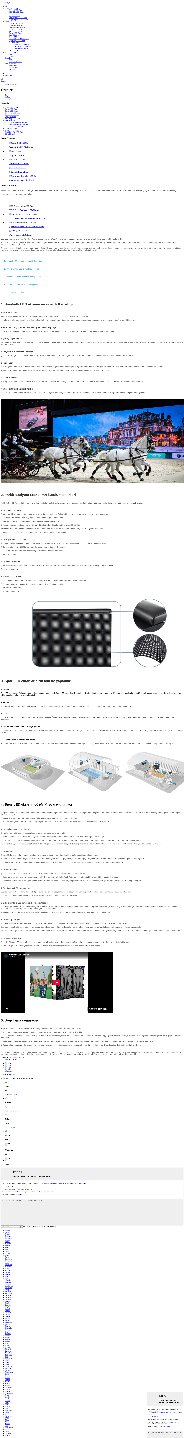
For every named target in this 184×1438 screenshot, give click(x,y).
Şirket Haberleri (14, 60)
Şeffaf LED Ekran (15, 31)
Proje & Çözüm (10, 52)
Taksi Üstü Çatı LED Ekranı (19, 39)
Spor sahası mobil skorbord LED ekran (26, 226)
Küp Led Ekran (14, 16)
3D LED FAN (14, 50)
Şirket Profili (13, 66)
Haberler (8, 58)
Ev (6, 6)
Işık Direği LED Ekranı (17, 41)
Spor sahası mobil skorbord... (22, 180)
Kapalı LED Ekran (15, 25)
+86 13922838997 (11, 1095)
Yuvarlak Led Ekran (16, 14)
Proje (11, 54)
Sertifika (12, 69)
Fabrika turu (13, 67)
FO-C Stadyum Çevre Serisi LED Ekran (27, 218)
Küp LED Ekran (16, 155)
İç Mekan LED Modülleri (22, 44)
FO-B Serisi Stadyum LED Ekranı (24, 210)
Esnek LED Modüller (21, 48)
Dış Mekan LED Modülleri (23, 46)
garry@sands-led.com (12, 1111)
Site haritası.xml (10, 1074)
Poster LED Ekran (15, 33)
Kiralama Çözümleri (16, 29)
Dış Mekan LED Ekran (17, 27)
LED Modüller (14, 43)
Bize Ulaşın (9, 75)
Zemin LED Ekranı (15, 37)
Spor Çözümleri (14, 35)
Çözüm (11, 56)
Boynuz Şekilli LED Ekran (18, 20)
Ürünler (7, 21)
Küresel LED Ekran (16, 10)
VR (10, 71)
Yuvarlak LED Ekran (19, 164)
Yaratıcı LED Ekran (12, 8)
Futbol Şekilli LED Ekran (18, 18)
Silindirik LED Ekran (16, 12)
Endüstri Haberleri (15, 62)
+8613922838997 (11, 1127)
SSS (6, 73)
